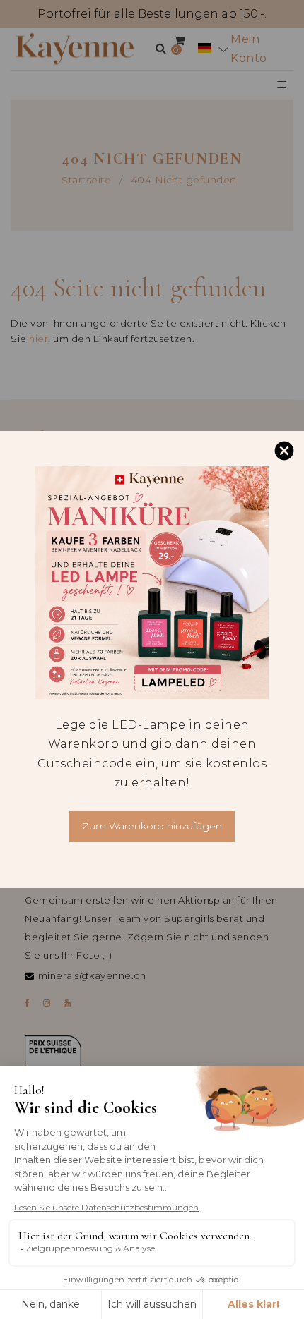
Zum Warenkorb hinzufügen (152, 826)
